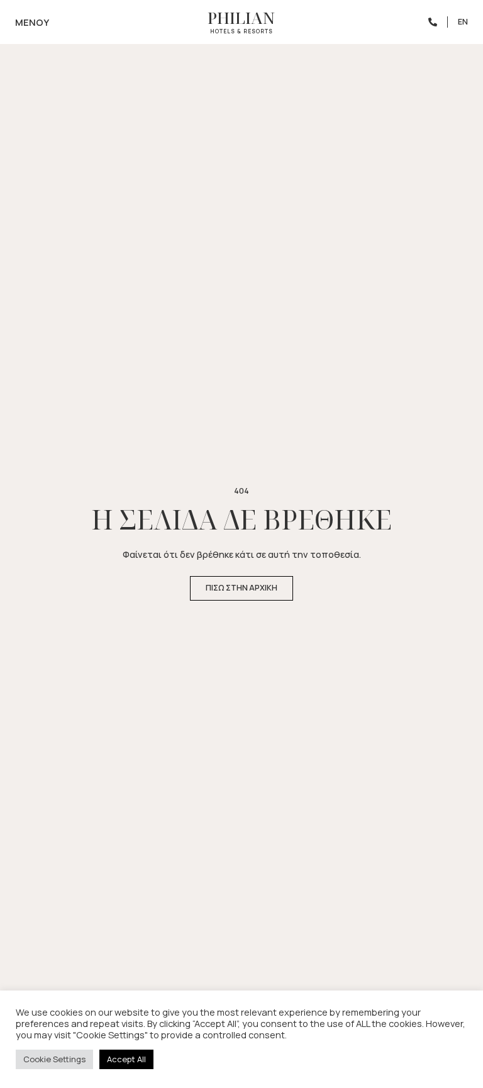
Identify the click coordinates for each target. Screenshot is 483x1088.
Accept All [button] (126, 1059)
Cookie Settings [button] (54, 1059)
